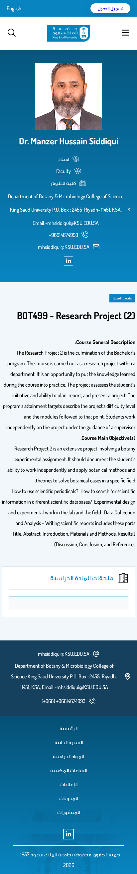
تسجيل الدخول (110, 8)
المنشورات (68, 812)
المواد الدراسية (68, 756)
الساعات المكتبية (68, 770)
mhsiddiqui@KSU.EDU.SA (63, 247)
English (14, 8)
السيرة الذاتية (69, 742)
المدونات (68, 798)
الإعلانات (68, 784)
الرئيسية (68, 728)
